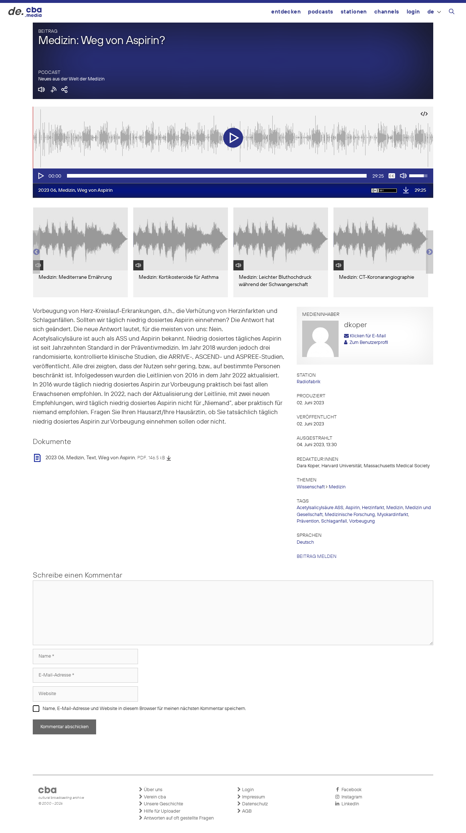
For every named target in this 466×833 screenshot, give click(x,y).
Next (429, 252)
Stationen (354, 12)
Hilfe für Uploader (161, 811)
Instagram (350, 797)
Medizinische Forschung (350, 514)
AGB (246, 811)
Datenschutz (254, 804)
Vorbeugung (362, 521)
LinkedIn (349, 804)
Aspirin (352, 507)
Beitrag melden (316, 557)
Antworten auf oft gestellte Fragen (178, 818)
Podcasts (320, 12)
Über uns (152, 790)
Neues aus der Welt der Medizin (71, 79)
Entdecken (286, 12)
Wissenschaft (311, 487)
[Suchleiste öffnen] (451, 13)
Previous (36, 252)
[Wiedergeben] (40, 175)
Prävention (308, 521)
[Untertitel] (391, 175)
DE (430, 12)
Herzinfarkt (373, 507)
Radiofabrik (308, 382)
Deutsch (305, 542)
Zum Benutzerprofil (367, 342)
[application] (233, 175)
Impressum (253, 797)
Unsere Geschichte (163, 804)
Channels (386, 12)
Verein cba (154, 797)
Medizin (337, 487)
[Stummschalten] (403, 175)
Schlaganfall (334, 521)
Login (413, 12)
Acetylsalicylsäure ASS (320, 507)
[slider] (217, 176)
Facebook (350, 790)
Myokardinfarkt (392, 514)
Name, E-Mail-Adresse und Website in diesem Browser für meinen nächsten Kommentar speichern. (144, 708)
